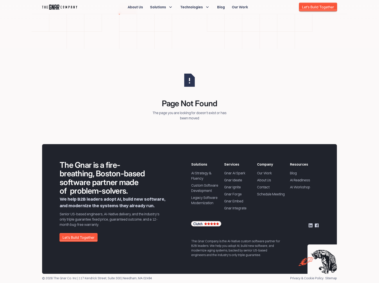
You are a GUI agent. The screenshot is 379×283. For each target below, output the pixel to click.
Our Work (264, 173)
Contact (263, 187)
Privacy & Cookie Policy (307, 278)
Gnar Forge (233, 194)
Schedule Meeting (271, 194)
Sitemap (331, 278)
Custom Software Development (204, 188)
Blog (293, 173)
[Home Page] (59, 7)
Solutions (199, 164)
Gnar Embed (233, 201)
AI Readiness (300, 180)
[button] (162, 7)
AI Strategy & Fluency (201, 175)
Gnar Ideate (233, 180)
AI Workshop (300, 187)
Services (231, 164)
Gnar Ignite (232, 187)
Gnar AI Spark (234, 173)
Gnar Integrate (235, 208)
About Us (264, 180)
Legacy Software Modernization (204, 200)
